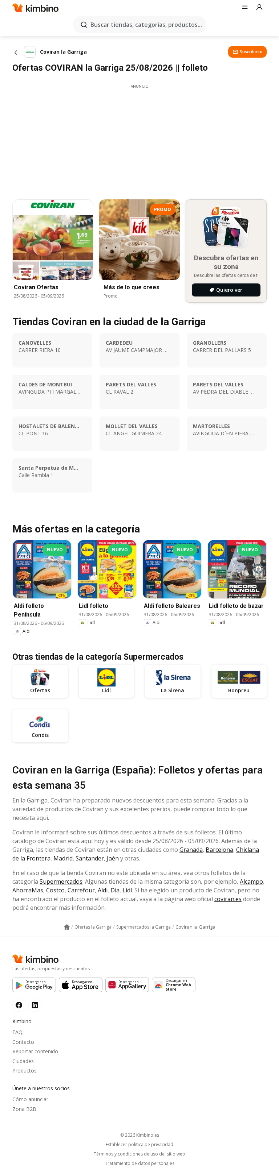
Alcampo (251, 881)
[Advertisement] (139, 140)
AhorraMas (27, 890)
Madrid (63, 858)
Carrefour (81, 890)
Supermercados (61, 881)
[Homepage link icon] (67, 927)
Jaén (113, 858)
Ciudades (23, 1061)
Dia (115, 890)
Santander (90, 858)
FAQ (17, 1032)
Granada (191, 850)
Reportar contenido (35, 1051)
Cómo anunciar (30, 1099)
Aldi (103, 890)
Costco (55, 890)
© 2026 (139, 1135)
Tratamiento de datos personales (139, 1163)
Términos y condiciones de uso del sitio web (139, 1154)
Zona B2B (24, 1108)
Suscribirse (251, 52)
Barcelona (219, 850)
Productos (24, 1070)
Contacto (23, 1041)
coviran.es (228, 899)
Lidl (127, 890)
